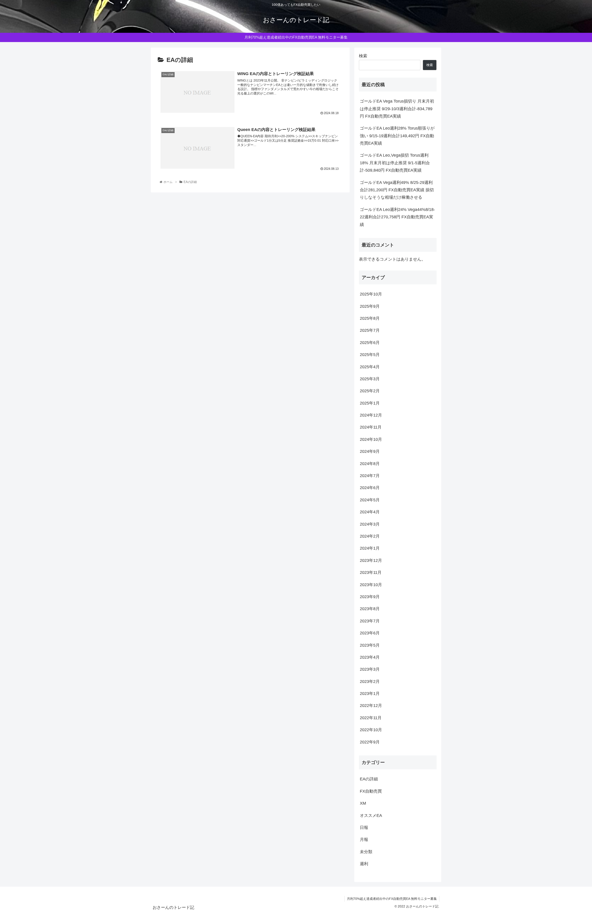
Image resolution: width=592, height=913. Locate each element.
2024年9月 (370, 451)
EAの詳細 (369, 779)
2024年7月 (370, 475)
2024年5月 (370, 500)
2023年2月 (370, 681)
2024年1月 (370, 548)
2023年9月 (370, 596)
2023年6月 (370, 633)
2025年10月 (371, 294)
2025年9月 (370, 306)
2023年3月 (370, 669)
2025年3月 (370, 379)
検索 (363, 56)
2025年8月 (370, 318)
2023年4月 (370, 657)
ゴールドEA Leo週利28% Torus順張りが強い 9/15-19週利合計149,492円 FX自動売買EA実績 (397, 136)
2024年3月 (370, 524)
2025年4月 (370, 367)
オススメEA (371, 815)
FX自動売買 (371, 791)
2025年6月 (370, 342)
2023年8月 (370, 608)
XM (363, 803)
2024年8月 (370, 463)
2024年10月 (371, 439)
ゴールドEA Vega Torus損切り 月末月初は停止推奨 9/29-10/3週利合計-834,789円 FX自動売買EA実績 (397, 109)
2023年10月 (371, 584)
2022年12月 (371, 705)
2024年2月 (370, 536)
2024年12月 (371, 415)
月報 (364, 839)
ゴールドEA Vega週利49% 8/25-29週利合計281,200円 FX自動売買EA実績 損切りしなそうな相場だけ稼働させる (397, 190)
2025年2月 (370, 391)
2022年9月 (370, 742)
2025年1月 (370, 403)
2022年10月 (371, 729)
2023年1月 (370, 693)
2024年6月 (370, 487)
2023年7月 (370, 621)
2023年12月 (371, 560)
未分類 (366, 851)
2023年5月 (370, 645)
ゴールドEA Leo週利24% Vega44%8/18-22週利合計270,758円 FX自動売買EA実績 (397, 217)
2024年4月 (370, 512)
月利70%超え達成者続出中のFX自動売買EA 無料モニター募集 (392, 899)
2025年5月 (370, 354)
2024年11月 (371, 427)
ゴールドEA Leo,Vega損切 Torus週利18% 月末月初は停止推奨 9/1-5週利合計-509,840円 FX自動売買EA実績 (395, 163)
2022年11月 (371, 717)
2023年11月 (371, 572)
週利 (364, 863)
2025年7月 (370, 330)
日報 (364, 827)
